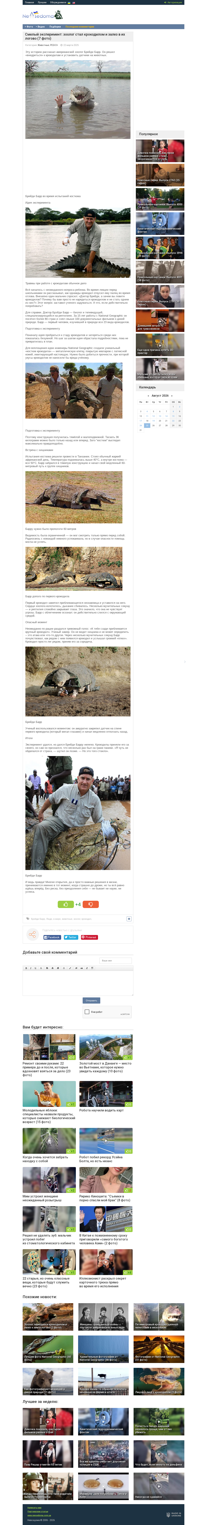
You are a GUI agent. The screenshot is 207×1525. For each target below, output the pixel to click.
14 (166, 416)
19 (153, 421)
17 (141, 421)
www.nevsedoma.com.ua (39, 1515)
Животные (43, 45)
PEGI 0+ (54, 45)
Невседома (48, 18)
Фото (30, 26)
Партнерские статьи (37, 1511)
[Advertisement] (78, 165)
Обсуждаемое (58, 2)
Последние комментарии (79, 26)
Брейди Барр (38, 919)
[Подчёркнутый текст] (35, 968)
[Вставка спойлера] (92, 968)
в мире (57, 919)
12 (153, 416)
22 (173, 421)
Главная (29, 2)
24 (141, 425)
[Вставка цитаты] (81, 968)
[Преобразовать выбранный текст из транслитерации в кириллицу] (87, 968)
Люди (49, 919)
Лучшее (42, 2)
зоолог (77, 919)
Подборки (55, 26)
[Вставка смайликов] (64, 968)
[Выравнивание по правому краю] (58, 968)
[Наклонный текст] (30, 968)
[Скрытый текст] (76, 968)
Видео (41, 26)
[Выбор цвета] (70, 968)
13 (160, 416)
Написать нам (34, 1508)
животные (67, 919)
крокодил (86, 919)
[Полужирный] (26, 968)
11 (147, 416)
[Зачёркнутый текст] (41, 968)
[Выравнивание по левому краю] (47, 968)
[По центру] (52, 968)
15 (173, 416)
